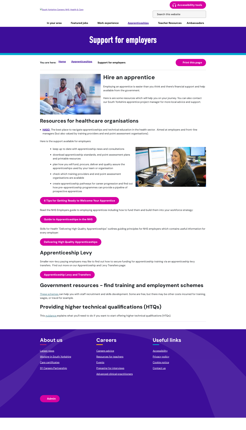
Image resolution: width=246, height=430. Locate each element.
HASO (46, 129)
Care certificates (49, 362)
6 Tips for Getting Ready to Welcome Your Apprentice (79, 200)
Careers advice (105, 350)
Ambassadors (195, 23)
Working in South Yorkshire (55, 356)
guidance (51, 315)
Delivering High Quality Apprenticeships (70, 242)
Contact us (159, 368)
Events (100, 362)
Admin (51, 398)
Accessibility (160, 350)
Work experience (108, 23)
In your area (54, 23)
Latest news (47, 350)
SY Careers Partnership (53, 368)
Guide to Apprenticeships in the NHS (68, 219)
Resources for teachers (109, 356)
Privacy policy (161, 356)
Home (62, 61)
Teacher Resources (170, 23)
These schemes (49, 294)
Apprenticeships (138, 23)
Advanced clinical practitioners (114, 374)
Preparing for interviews (110, 368)
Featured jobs (79, 23)
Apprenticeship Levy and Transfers (67, 274)
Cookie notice (161, 362)
